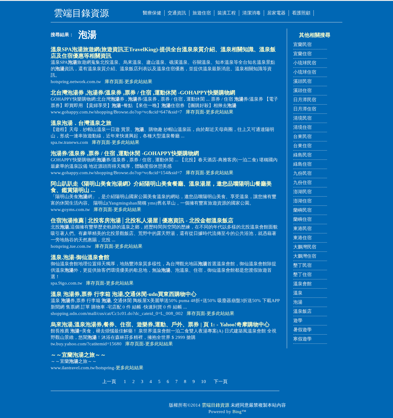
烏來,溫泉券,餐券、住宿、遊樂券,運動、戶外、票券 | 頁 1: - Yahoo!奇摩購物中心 (160, 324)
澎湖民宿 (302, 191)
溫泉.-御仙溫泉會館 (80, 257)
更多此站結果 (138, 81)
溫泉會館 (302, 283)
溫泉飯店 (302, 311)
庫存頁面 (114, 81)
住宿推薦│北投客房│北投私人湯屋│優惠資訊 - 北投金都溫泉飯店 (142, 220)
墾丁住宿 (302, 274)
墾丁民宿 (302, 265)
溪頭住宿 (302, 90)
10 (203, 381)
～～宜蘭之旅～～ (78, 355)
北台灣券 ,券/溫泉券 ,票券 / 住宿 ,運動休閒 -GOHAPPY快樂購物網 (143, 93)
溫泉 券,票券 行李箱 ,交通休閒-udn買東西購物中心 (123, 294)
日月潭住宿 (304, 108)
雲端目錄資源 (215, 405)
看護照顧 (301, 12)
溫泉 (297, 292)
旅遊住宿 (202, 12)
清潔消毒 (251, 12)
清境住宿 (302, 127)
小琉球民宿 (304, 62)
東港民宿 (302, 228)
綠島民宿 (302, 154)
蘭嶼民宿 (302, 210)
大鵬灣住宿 (304, 256)
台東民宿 (302, 136)
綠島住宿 (302, 164)
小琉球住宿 (304, 72)
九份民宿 (302, 173)
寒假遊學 (302, 338)
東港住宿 (302, 237)
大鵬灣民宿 (304, 246)
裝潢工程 (226, 12)
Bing (237, 411)
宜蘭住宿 (302, 53)
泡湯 (297, 302)
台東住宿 (302, 145)
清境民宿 (302, 118)
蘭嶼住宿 (302, 219)
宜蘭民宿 (302, 44)
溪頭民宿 (302, 81)
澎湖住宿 (302, 200)
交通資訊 (177, 12)
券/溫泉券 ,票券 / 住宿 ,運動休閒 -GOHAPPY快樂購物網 (125, 153)
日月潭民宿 (304, 99)
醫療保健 (152, 12)
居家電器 (276, 12)
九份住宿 (302, 182)
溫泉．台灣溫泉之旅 (81, 123)
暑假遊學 (302, 329)
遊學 (297, 320)
